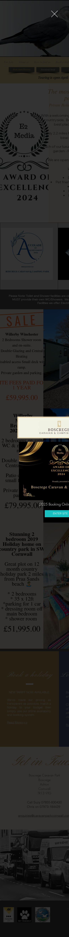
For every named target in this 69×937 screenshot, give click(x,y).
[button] (54, 14)
